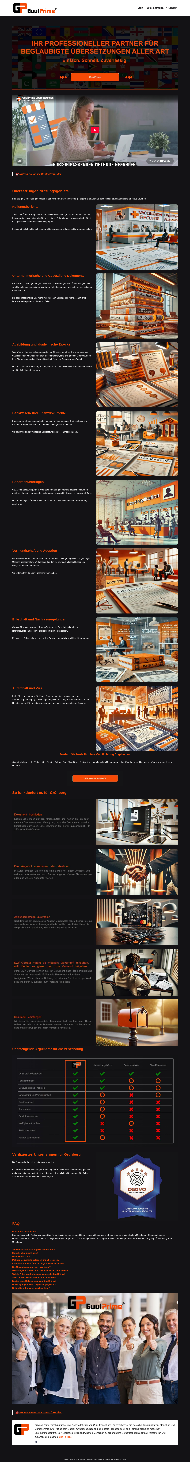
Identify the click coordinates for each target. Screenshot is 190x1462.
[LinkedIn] (36, 1442)
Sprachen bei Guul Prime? (25, 1253)
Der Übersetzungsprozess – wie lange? (31, 1267)
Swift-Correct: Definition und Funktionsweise (34, 1277)
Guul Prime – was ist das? (24, 1231)
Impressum (108, 1459)
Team (102, 1459)
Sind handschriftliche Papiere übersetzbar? (33, 1249)
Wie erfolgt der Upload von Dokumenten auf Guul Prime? (40, 1270)
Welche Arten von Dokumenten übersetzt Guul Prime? (38, 1274)
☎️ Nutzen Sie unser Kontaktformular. (38, 1412)
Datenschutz (117, 1459)
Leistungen (90, 1459)
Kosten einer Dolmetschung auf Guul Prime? (34, 1281)
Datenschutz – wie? (21, 1256)
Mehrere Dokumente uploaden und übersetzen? (35, 1260)
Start (140, 7)
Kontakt (124, 1459)
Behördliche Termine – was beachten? (31, 1288)
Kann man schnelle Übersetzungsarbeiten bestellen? (38, 1263)
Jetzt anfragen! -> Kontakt (162, 7)
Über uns (97, 1459)
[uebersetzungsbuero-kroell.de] (35, 8)
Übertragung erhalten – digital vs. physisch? (34, 1284)
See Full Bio (65, 1437)
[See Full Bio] (73, 1437)
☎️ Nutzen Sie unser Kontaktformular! (38, 174)
